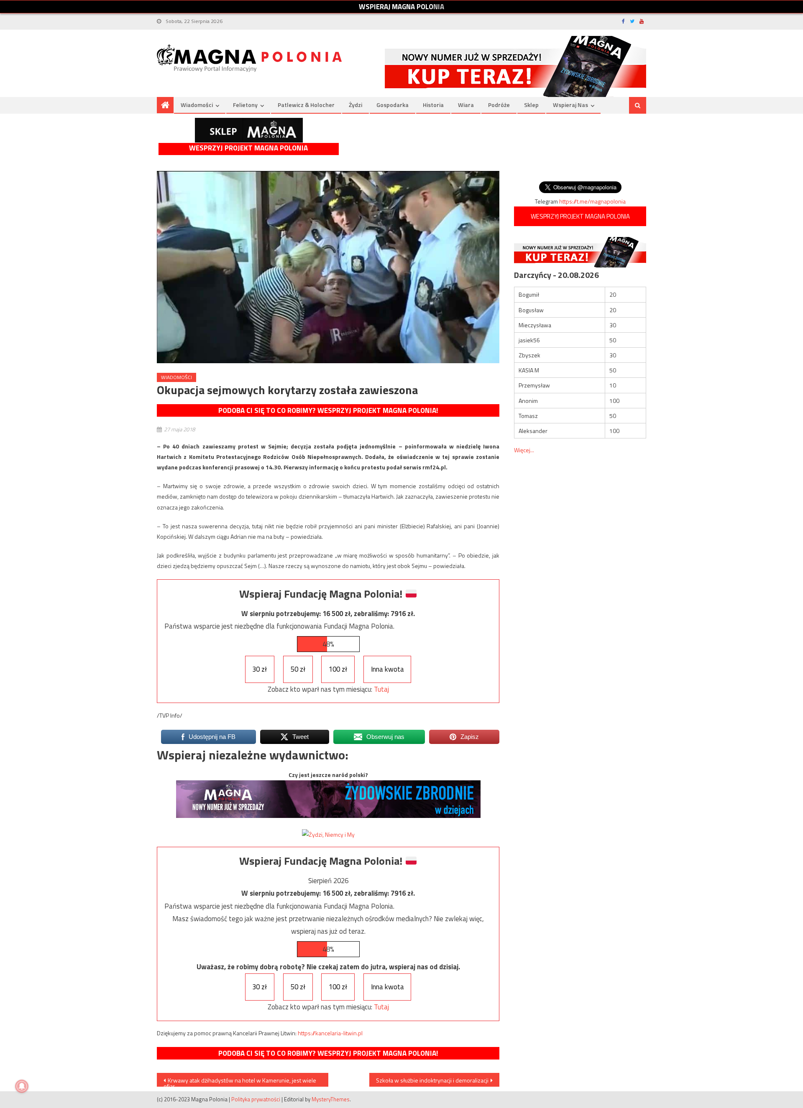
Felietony (245, 104)
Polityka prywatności (255, 1099)
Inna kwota (387, 669)
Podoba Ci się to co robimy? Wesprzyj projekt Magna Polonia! (328, 410)
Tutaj (381, 689)
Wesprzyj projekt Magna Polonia (248, 148)
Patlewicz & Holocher (306, 104)
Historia (433, 104)
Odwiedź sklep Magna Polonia (249, 130)
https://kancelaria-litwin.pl (330, 1033)
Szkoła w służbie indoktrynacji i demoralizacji (432, 1080)
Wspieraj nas (570, 104)
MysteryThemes (331, 1099)
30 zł (259, 669)
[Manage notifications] (21, 1086)
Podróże (499, 104)
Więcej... (524, 450)
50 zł (298, 669)
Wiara (466, 104)
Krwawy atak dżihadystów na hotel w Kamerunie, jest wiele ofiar (240, 1081)
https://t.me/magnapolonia (592, 201)
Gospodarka (392, 104)
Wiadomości (197, 104)
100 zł (338, 669)
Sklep (531, 104)
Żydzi (355, 104)
